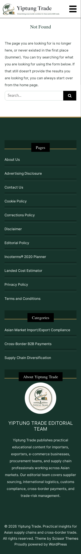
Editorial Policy (16, 243)
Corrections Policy (19, 215)
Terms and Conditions (22, 298)
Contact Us (13, 187)
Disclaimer (13, 229)
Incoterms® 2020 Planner (25, 257)
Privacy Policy (16, 284)
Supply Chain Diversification (27, 358)
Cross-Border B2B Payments (28, 344)
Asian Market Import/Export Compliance (37, 330)
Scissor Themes (65, 538)
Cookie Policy (15, 201)
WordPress (58, 544)
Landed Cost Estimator (23, 270)
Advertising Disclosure (23, 173)
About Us (12, 159)
